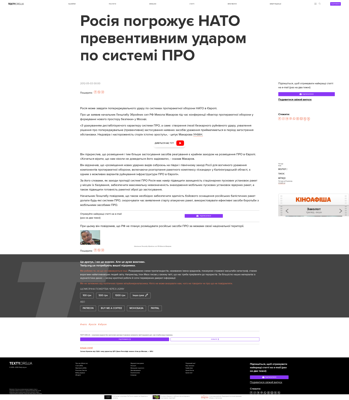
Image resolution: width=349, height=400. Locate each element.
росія (93, 324)
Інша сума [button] (138, 295)
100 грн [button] (87, 295)
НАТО (84, 324)
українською (22, 392)
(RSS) (81, 366)
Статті (77, 366)
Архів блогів (189, 370)
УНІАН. (198, 134)
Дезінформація (136, 370)
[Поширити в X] (99, 92)
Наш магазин (189, 366)
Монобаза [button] (136, 308)
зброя (103, 324)
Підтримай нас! (190, 363)
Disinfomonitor (135, 373)
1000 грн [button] (120, 295)
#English (78, 375)
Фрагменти (79, 368)
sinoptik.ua (281, 183)
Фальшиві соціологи (137, 368)
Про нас (78, 363)
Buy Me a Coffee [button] (111, 308)
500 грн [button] (103, 295)
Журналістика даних (137, 363)
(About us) (84, 363)
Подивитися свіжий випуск (295, 99)
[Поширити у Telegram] (102, 92)
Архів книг (189, 373)
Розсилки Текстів (81, 370)
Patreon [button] (88, 308)
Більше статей (86, 348)
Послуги (133, 366)
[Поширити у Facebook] (95, 92)
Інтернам (133, 375)
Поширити (86, 92)
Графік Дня (189, 368)
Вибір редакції (80, 373)
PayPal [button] (155, 308)
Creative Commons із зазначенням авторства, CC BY (28, 390)
